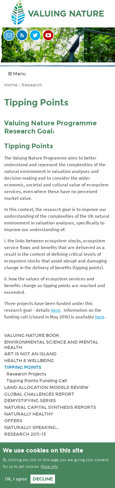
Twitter (35, 35)
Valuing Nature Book (31, 335)
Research (31, 85)
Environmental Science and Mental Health (51, 344)
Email (9, 35)
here (55, 310)
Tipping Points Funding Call (36, 380)
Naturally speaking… (31, 427)
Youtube (48, 35)
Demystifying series (30, 400)
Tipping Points (22, 367)
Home (11, 85)
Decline (43, 479)
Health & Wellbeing (29, 360)
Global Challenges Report (39, 394)
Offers (13, 420)
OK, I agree (16, 479)
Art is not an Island (30, 353)
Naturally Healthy (28, 414)
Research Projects (26, 374)
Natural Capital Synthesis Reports (50, 407)
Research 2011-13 (25, 434)
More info (49, 467)
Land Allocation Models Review (46, 387)
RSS (22, 35)
